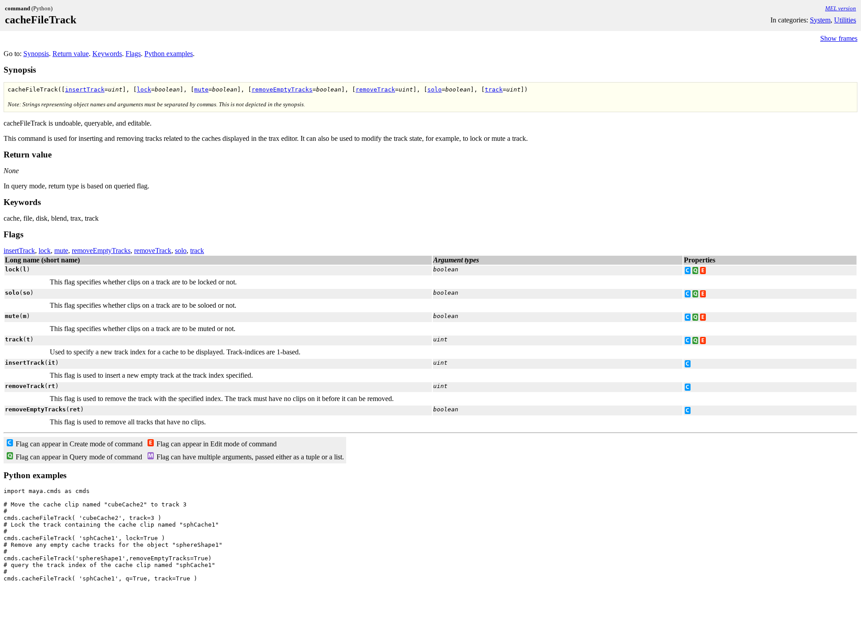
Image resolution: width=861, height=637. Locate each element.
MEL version (840, 8)
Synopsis (36, 53)
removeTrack (375, 89)
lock (144, 89)
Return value (70, 53)
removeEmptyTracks (282, 89)
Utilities (845, 20)
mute (201, 89)
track (494, 89)
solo (434, 89)
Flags (133, 53)
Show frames (838, 38)
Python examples (168, 53)
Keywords (107, 53)
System (820, 20)
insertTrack (84, 89)
